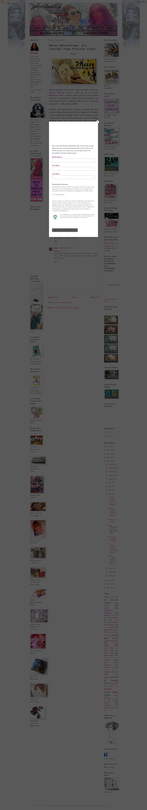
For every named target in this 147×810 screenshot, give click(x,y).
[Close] (97, 122)
